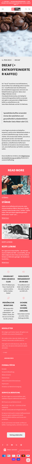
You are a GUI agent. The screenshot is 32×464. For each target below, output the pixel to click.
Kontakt (4, 369)
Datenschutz (5, 378)
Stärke (5, 198)
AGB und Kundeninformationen (11, 381)
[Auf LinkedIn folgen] (16, 445)
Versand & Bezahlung (8, 372)
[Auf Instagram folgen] (7, 445)
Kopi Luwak (7, 242)
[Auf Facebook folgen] (3, 445)
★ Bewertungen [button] (30, 233)
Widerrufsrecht (6, 375)
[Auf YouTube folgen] (12, 445)
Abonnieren (9, 358)
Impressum (5, 384)
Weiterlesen (5, 218)
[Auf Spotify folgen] (21, 445)
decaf (17, 60)
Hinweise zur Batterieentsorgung (11, 386)
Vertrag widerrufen (16, 435)
